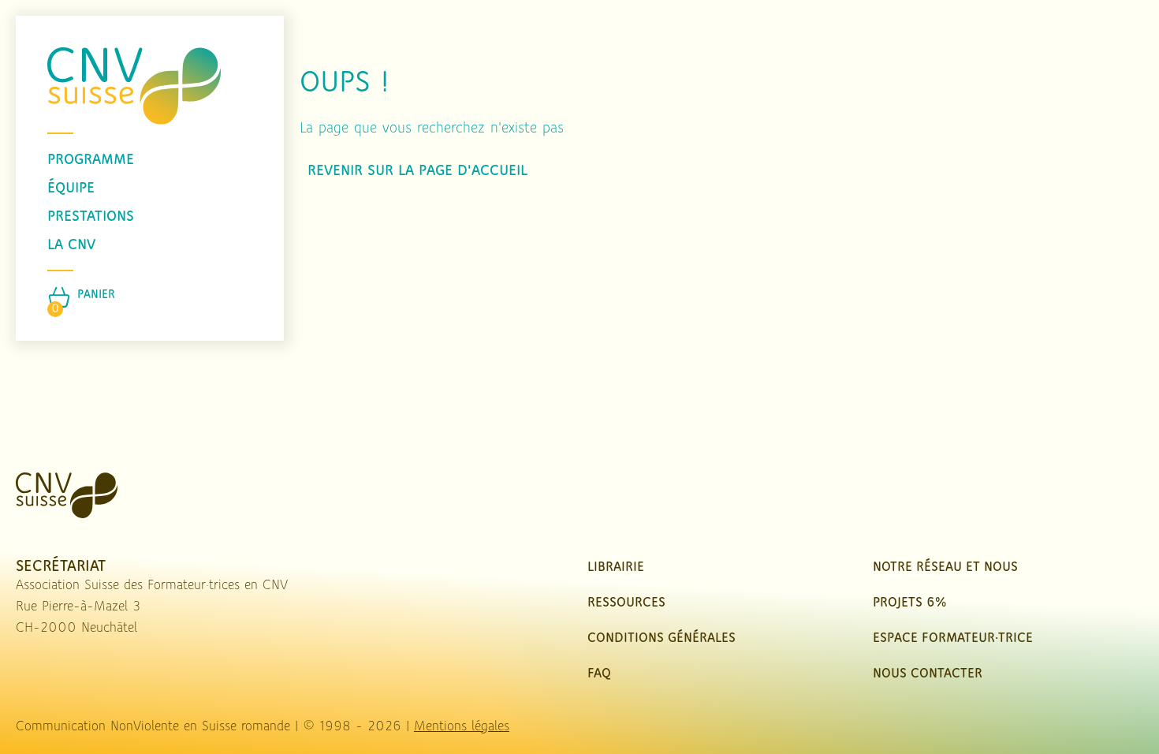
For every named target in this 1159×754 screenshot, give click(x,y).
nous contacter (927, 674)
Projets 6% (909, 603)
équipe (71, 188)
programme (90, 160)
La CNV (71, 245)
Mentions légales (461, 727)
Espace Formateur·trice (953, 639)
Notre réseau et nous (945, 568)
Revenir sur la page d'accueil (417, 171)
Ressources (626, 603)
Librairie (615, 568)
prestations (90, 217)
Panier (96, 295)
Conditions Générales (661, 639)
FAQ (599, 674)
